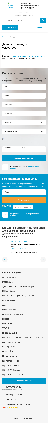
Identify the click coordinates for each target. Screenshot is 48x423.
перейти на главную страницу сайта (27, 56)
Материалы (7, 282)
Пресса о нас (8, 323)
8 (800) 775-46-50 (13, 387)
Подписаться (24, 200)
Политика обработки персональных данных (22, 337)
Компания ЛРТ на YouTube (18, 404)
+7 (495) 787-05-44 (14, 394)
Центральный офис (11, 361)
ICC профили (8, 291)
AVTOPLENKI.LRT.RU (20, 241)
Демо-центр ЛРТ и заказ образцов (18, 286)
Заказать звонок (24, 381)
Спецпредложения (11, 342)
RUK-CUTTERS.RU (19, 249)
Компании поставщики (12, 314)
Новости (6, 319)
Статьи (5, 328)
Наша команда (9, 310)
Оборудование (9, 277)
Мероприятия (8, 347)
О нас (5, 305)
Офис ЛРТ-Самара (11, 370)
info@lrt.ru (11, 399)
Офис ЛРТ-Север (10, 365)
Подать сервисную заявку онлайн (18, 295)
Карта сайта (7, 351)
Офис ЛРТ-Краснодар (12, 374)
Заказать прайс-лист (24, 158)
